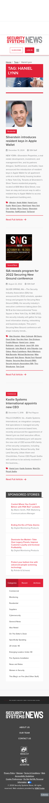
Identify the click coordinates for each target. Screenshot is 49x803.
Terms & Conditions (32, 773)
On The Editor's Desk (18, 634)
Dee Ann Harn (22, 339)
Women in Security (16, 670)
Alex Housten (14, 336)
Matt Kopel (26, 205)
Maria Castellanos (19, 351)
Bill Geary (38, 336)
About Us (24, 727)
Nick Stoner (19, 357)
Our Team (24, 733)
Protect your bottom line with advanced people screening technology (24, 565)
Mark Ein (36, 468)
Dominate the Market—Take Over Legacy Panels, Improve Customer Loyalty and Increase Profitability (25, 543)
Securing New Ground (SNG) (24, 360)
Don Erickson (34, 339)
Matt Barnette (11, 354)
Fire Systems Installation (19, 658)
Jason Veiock (20, 345)
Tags (16, 62)
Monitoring (13, 597)
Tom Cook (20, 366)
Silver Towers (22, 208)
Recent (24, 583)
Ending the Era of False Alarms (25, 525)
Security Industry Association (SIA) (19, 363)
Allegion (12, 202)
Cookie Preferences (14, 779)
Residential (11, 131)
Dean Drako (11, 339)
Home (8, 62)
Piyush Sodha (11, 471)
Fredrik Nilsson (12, 342)
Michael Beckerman (26, 354)
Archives (37, 583)
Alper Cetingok (27, 336)
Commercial (11, 394)
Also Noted (13, 628)
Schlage (13, 208)
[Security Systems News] (24, 40)
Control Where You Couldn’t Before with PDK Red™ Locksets (25, 505)
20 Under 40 (14, 646)
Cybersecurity (15, 615)
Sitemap (19, 773)
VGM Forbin (40, 788)
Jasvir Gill (30, 345)
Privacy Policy (9, 773)
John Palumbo (32, 348)
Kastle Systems (26, 468)
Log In (30, 50)
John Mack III (20, 348)
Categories (12, 583)
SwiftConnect (20, 212)
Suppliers (13, 609)
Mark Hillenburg (33, 351)
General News (12, 265)
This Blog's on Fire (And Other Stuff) (24, 676)
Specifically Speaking (17, 640)
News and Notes (16, 664)
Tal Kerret (31, 212)
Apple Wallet (22, 202)
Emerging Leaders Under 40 (20, 652)
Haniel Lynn (32, 202)
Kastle (8, 205)
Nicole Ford (29, 357)
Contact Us (24, 738)
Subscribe (16, 50)
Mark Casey (16, 205)
